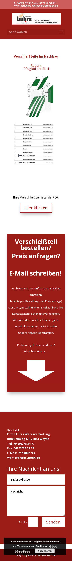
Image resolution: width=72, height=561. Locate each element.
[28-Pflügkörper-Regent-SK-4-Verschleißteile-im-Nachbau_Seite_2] (36, 164)
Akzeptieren (45, 551)
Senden (53, 522)
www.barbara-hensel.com (42, 555)
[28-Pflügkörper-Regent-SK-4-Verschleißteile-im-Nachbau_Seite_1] (36, 117)
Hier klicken (36, 207)
